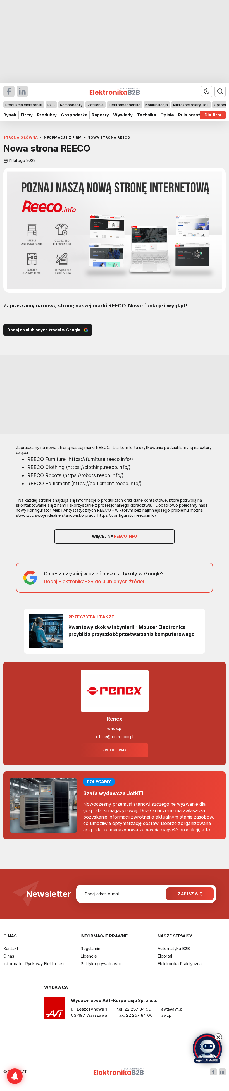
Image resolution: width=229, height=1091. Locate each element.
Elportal (165, 956)
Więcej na (114, 536)
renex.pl (114, 728)
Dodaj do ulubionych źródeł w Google (43, 329)
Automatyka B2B (174, 948)
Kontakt (10, 948)
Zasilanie (96, 104)
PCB (51, 104)
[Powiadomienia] (15, 1076)
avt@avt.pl (172, 1009)
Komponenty (71, 104)
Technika (146, 115)
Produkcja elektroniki (23, 104)
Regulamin (90, 948)
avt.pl (167, 1015)
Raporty (100, 115)
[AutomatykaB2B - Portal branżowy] (118, 1072)
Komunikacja (156, 104)
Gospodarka (74, 115)
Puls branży (190, 115)
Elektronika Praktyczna (180, 963)
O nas (8, 956)
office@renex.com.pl (114, 736)
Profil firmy (114, 750)
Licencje (88, 956)
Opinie (167, 115)
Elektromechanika (124, 104)
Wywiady (123, 115)
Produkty (47, 115)
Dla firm (212, 115)
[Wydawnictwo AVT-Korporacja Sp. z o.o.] (54, 1010)
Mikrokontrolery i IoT (191, 104)
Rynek (9, 115)
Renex (114, 719)
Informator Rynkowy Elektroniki (33, 963)
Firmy (27, 115)
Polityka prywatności (100, 963)
